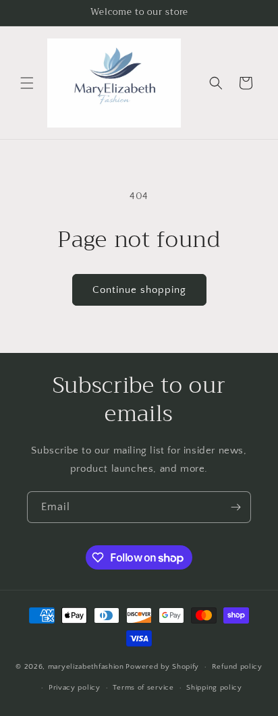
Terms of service (143, 688)
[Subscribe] (235, 507)
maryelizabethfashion (86, 667)
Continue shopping (139, 290)
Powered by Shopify (162, 667)
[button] (27, 83)
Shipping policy (214, 688)
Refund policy (237, 667)
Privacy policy (75, 688)
